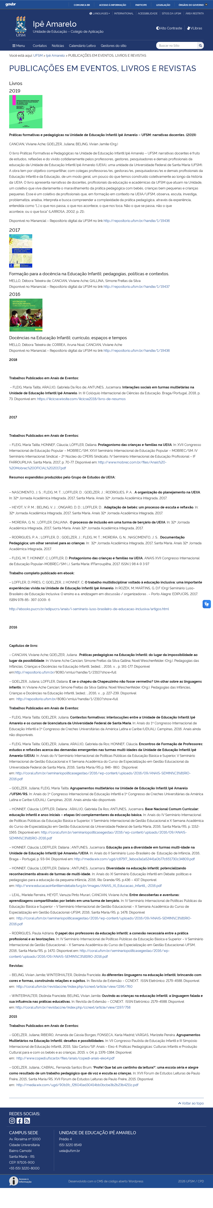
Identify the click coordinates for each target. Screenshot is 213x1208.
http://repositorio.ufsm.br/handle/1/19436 (137, 220)
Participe (141, 4)
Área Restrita (195, 13)
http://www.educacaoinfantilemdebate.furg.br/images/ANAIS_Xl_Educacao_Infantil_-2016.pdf (89, 885)
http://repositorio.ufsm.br (34, 672)
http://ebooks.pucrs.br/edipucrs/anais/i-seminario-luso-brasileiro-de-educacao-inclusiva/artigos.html (89, 608)
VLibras (196, 28)
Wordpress (135, 1181)
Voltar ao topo (192, 1103)
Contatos (40, 45)
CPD (201, 1181)
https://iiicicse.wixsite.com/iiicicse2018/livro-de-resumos (81, 398)
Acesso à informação (112, 4)
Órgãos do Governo (191, 4)
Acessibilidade (147, 13)
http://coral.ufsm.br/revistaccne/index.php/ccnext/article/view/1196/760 (74, 986)
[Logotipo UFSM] (21, 25)
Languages (100, 13)
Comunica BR (82, 4)
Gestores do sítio (113, 45)
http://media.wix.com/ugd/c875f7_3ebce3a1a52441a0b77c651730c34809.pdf (134, 858)
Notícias (58, 45)
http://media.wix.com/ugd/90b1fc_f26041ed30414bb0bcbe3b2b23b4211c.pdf (77, 1084)
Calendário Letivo (82, 45)
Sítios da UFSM (171, 13)
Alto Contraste (171, 28)
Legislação (163, 4)
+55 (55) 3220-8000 (24, 1168)
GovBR (10, 4)
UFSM (190, 1181)
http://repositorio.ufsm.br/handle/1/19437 (137, 286)
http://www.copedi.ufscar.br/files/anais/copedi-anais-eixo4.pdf (65, 1058)
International (124, 13)
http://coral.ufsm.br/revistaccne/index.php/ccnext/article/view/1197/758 (73, 1007)
